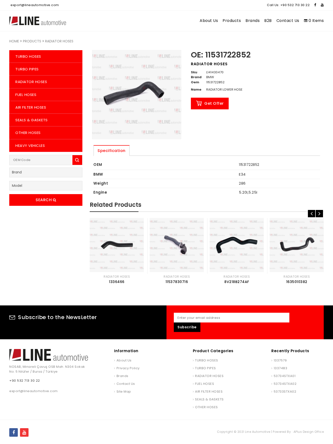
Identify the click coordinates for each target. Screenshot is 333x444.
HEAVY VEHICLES (30, 145)
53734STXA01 (284, 376)
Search (44, 200)
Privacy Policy (128, 368)
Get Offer (214, 103)
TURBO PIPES (27, 69)
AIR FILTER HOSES (30, 107)
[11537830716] (177, 245)
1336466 (117, 281)
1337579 (280, 360)
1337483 (280, 368)
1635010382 (296, 281)
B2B (268, 20)
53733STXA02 (285, 391)
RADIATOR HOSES (59, 41)
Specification (112, 150)
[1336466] (117, 245)
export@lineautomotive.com (34, 5)
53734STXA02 (285, 383)
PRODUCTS (32, 41)
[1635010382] (297, 245)
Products (232, 20)
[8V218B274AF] (237, 245)
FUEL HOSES (25, 94)
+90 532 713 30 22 (295, 5)
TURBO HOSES (28, 56)
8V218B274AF (236, 281)
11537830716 (177, 281)
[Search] (77, 160)
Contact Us (287, 20)
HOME (14, 41)
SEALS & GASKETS (31, 120)
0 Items (315, 20)
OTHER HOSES (28, 132)
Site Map (124, 391)
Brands (252, 20)
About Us (209, 20)
